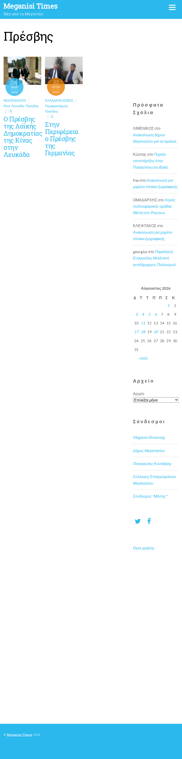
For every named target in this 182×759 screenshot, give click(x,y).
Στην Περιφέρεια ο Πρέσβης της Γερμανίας (61, 138)
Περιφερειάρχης (56, 106)
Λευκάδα (17, 106)
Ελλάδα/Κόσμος (59, 100)
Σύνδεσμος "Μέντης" (150, 496)
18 (143, 331)
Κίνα (7, 106)
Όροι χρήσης (144, 548)
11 (143, 323)
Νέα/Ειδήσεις (15, 100)
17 (136, 331)
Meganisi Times (19, 735)
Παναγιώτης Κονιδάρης (152, 463)
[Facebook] (149, 521)
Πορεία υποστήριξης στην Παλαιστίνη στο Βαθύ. (151, 160)
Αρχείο (138, 393)
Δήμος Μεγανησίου (149, 450)
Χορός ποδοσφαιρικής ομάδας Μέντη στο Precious (154, 206)
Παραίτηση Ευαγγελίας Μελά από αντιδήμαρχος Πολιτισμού (154, 258)
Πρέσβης (32, 106)
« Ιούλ (143, 358)
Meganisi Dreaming (149, 437)
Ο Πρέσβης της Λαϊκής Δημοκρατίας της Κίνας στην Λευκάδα (23, 137)
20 (156, 331)
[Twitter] (137, 521)
